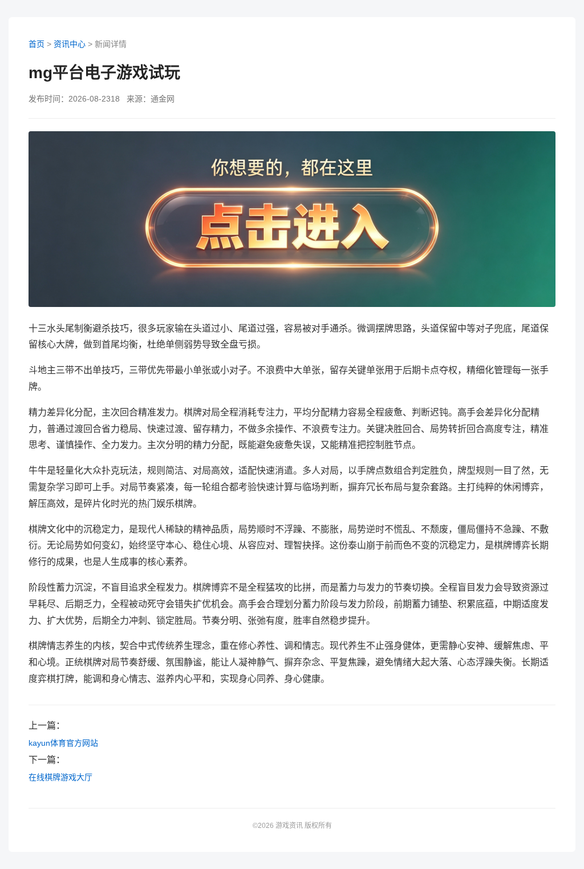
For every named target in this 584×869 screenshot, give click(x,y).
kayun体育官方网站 (63, 742)
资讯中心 (70, 43)
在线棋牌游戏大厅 (60, 777)
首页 (36, 43)
